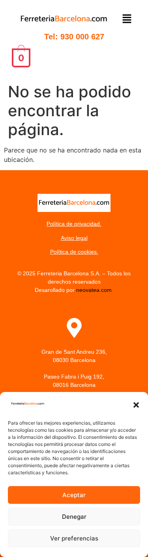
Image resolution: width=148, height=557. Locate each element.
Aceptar (74, 495)
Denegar (74, 516)
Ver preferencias (74, 538)
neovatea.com (94, 290)
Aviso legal (74, 238)
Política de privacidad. (74, 224)
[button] (136, 405)
